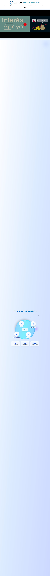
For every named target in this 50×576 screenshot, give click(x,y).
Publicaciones (43, 5)
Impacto (25, 7)
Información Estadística (28, 5)
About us (19, 5)
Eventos (36, 5)
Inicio (5, 5)
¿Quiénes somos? (12, 5)
